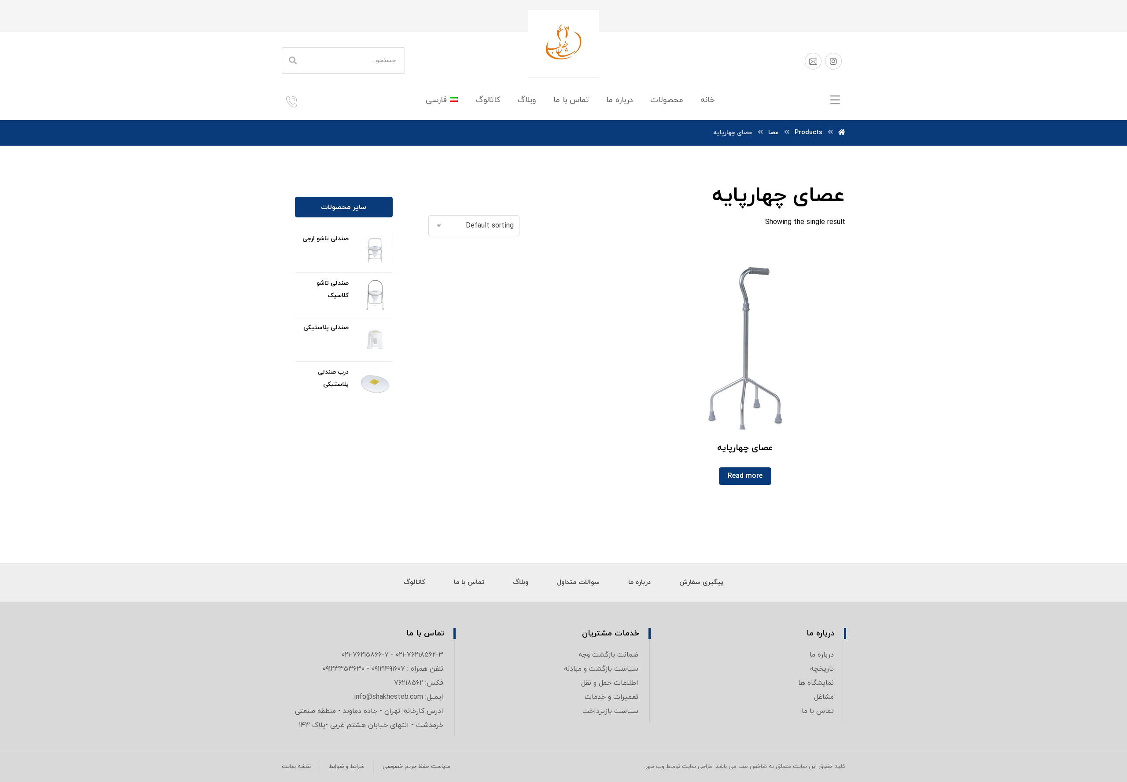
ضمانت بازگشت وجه (608, 655)
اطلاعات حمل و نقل (609, 683)
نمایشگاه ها (816, 683)
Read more (745, 476)
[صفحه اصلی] (841, 132)
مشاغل (824, 697)
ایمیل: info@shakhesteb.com (398, 697)
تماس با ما (818, 711)
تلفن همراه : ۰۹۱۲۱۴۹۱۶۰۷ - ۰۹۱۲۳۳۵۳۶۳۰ (383, 669)
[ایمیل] (813, 61)
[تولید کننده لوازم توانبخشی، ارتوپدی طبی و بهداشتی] (563, 43)
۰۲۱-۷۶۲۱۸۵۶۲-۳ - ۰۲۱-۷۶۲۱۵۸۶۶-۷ (392, 655)
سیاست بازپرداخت (610, 711)
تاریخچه (822, 669)
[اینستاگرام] (833, 61)
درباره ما (822, 655)
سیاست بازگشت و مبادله (601, 669)
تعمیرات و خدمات (611, 697)
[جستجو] (293, 60)
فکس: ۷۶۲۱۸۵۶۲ (418, 683)
